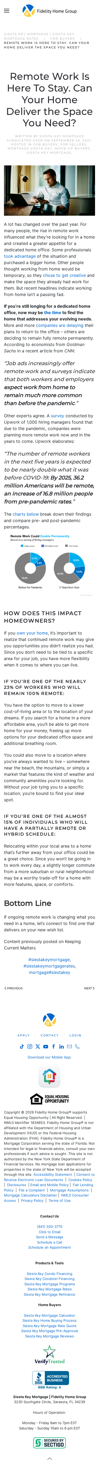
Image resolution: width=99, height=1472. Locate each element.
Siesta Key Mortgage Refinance (49, 1294)
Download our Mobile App (49, 1057)
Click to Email (49, 1232)
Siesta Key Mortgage (49, 153)
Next (88, 988)
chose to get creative (64, 275)
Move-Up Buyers (72, 148)
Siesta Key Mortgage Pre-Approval (49, 1331)
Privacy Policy (32, 1200)
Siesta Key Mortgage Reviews (49, 1336)
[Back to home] (49, 10)
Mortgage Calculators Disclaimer (30, 1195)
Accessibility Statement (53, 1174)
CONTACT (50, 1035)
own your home (32, 633)
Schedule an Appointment (49, 1247)
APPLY (23, 1035)
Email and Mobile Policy (49, 1185)
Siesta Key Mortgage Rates (49, 1289)
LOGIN (75, 1035)
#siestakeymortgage (49, 959)
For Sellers (73, 144)
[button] (6, 10)
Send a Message (49, 1237)
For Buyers (45, 144)
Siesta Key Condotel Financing (49, 1279)
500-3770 (54, 1226)
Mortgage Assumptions (69, 1190)
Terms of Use (60, 1200)
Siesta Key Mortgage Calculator (49, 1315)
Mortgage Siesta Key (30, 148)
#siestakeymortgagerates (49, 966)
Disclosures (16, 1185)
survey (57, 415)
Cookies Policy (80, 1180)
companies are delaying (59, 325)
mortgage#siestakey (49, 972)
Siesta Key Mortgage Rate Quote (50, 1326)
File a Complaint (32, 1190)
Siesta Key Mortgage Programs (49, 1284)
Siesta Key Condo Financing (49, 1273)
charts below (26, 514)
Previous (15, 988)
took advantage (20, 256)
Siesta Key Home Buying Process (49, 1320)
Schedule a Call (49, 1242)
